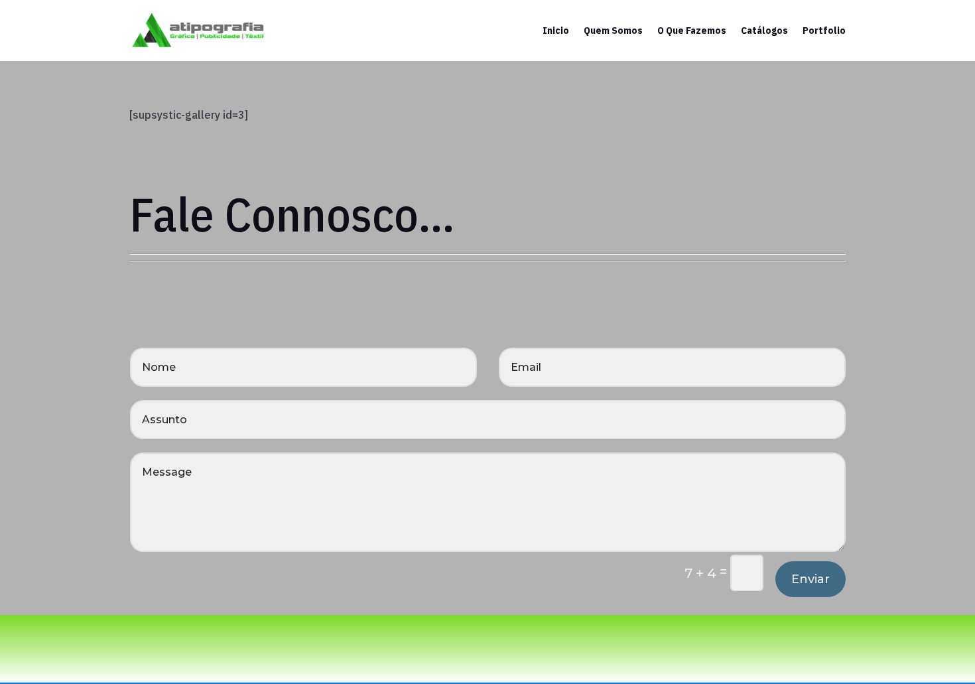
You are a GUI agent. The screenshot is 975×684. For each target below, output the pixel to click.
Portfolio (824, 30)
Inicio (556, 30)
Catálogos (764, 30)
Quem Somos (613, 30)
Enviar (810, 579)
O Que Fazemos (691, 30)
